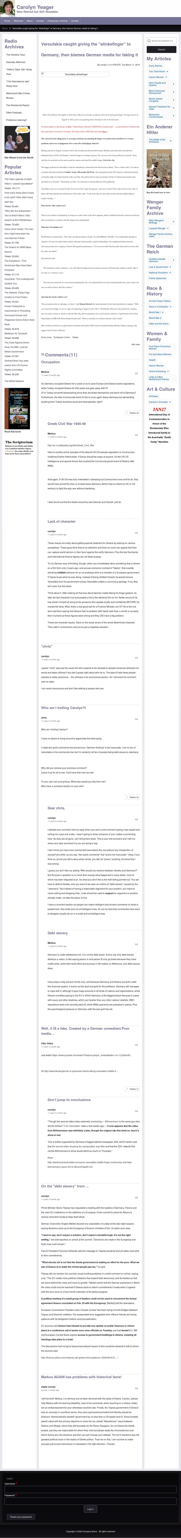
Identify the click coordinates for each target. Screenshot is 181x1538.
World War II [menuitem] (155, 318)
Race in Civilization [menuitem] (157, 307)
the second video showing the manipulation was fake (78, 1146)
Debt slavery (58, 932)
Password (10, 1495)
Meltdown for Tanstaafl (16, 333)
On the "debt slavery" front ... (65, 1186)
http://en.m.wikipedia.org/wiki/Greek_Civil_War (71, 445)
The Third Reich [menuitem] (156, 72)
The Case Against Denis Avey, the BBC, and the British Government (17, 347)
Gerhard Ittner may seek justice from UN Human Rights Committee (16, 365)
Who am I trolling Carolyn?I (63, 707)
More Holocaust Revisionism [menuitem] (156, 92)
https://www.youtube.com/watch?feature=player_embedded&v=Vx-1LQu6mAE (91, 1055)
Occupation (50, 361)
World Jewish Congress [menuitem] (154, 100)
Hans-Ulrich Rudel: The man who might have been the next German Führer (19, 233)
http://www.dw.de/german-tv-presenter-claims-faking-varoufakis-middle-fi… (81, 1071)
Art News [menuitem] (153, 396)
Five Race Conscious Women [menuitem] (160, 347)
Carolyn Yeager (35, 7)
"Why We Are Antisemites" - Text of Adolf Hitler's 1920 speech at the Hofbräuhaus (18, 215)
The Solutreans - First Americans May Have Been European (18, 265)
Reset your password (21, 1516)
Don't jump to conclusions (69, 1099)
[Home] (7, 8)
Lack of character (62, 521)
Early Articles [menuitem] (155, 65)
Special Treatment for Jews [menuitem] (158, 108)
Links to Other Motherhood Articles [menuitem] (159, 378)
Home (5, 28)
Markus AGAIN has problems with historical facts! (81, 1376)
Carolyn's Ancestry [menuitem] (157, 402)
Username (10, 1483)
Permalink (90, 373)
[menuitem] (7, 21)
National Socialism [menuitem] (157, 273)
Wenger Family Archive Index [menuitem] (160, 235)
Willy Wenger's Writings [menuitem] (155, 222)
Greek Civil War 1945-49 (67, 423)
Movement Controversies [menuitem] (155, 116)
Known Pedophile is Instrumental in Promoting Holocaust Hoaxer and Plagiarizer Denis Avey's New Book (19, 315)
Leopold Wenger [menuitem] (156, 229)
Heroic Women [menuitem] (155, 77)
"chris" (46, 646)
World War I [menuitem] (153, 313)
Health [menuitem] (152, 360)
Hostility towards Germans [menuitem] (156, 260)
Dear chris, (56, 807)
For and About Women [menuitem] (160, 354)
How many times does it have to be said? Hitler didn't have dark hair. (19, 197)
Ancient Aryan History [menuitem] (160, 301)
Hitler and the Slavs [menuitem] (159, 323)
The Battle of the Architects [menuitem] (156, 141)
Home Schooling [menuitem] (156, 372)
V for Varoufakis (72, 1126)
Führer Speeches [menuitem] (157, 278)
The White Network (14, 381)
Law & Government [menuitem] (157, 267)
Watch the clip (108, 160)
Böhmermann (112, 1121)
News (75, 337)
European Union (62, 337)
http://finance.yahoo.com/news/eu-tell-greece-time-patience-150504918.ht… (79, 1357)
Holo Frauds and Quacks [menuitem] (156, 84)
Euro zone (46, 337)
